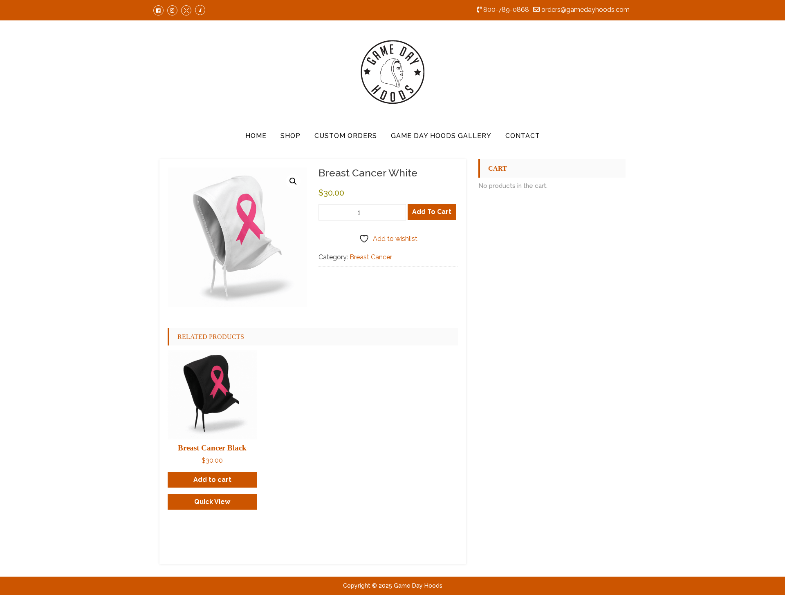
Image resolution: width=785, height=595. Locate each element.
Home (256, 136)
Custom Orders (345, 136)
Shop (290, 136)
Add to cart (431, 212)
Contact (522, 136)
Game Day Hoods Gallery (441, 136)
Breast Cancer (371, 257)
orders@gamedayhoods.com (585, 9)
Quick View (212, 502)
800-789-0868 (505, 9)
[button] (293, 181)
